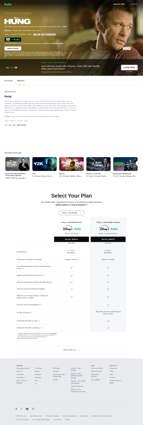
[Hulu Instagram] (33, 409)
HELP (93, 365)
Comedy (14, 34)
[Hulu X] (23, 409)
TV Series (22, 34)
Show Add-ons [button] (69, 350)
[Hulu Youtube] (29, 409)
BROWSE (20, 365)
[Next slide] (138, 163)
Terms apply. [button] (53, 333)
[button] (8, 80)
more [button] (65, 26)
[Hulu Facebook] (18, 409)
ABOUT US (113, 365)
